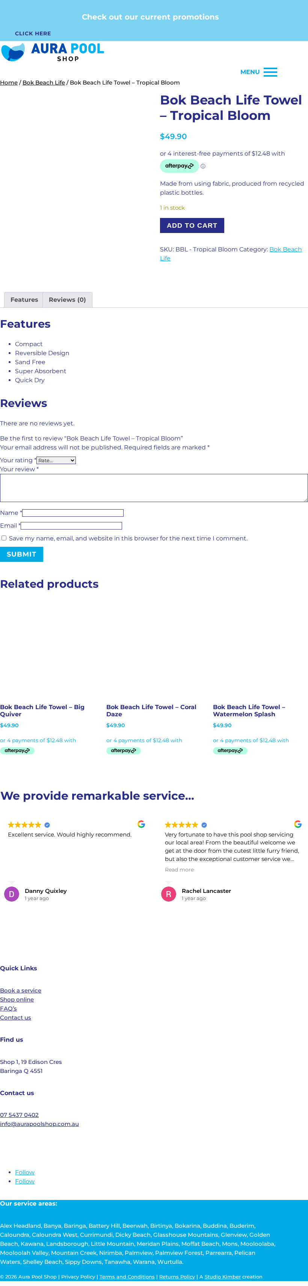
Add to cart (192, 225)
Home (9, 82)
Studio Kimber (223, 1277)
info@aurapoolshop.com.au (39, 1123)
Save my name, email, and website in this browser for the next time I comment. (128, 538)
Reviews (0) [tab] (67, 299)
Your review (19, 469)
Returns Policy (177, 1277)
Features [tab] (24, 299)
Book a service (20, 990)
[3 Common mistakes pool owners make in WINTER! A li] (277, 929)
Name (11, 512)
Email (10, 525)
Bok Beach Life (44, 82)
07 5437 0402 (19, 1114)
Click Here (33, 33)
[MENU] (270, 72)
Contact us (15, 1017)
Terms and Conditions (127, 1277)
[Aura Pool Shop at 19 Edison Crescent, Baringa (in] (154, 929)
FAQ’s (8, 1008)
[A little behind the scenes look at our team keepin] (215, 929)
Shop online (17, 999)
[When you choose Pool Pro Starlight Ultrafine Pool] (92, 929)
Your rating (18, 460)
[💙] (31, 929)
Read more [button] (179, 870)
